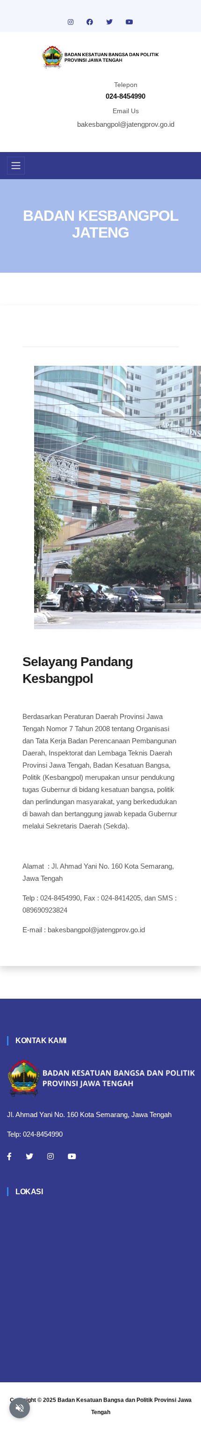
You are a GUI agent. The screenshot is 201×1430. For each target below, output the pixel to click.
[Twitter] (29, 1156)
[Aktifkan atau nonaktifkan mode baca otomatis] (19, 1408)
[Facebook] (9, 1156)
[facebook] (90, 22)
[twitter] (110, 22)
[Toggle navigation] (16, 165)
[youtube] (129, 22)
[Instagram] (50, 1156)
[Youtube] (72, 1156)
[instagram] (71, 22)
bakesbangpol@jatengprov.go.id (125, 124)
